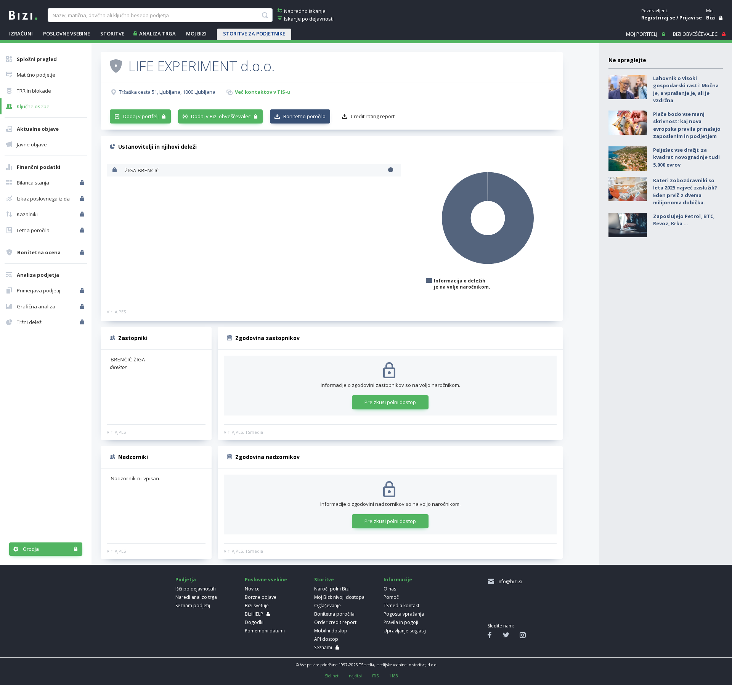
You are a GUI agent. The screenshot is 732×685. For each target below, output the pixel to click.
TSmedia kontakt (401, 605)
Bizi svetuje (257, 605)
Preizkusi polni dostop (390, 402)
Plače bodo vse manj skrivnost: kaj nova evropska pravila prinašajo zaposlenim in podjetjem (687, 125)
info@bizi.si (508, 581)
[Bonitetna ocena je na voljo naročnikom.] (116, 65)
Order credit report (335, 622)
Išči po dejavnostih (195, 589)
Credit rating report (373, 116)
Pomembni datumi (265, 630)
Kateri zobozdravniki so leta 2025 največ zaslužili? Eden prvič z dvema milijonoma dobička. (685, 191)
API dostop (326, 639)
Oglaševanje (327, 605)
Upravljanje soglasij (405, 630)
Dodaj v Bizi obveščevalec (220, 116)
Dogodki (254, 622)
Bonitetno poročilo (304, 116)
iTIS (375, 676)
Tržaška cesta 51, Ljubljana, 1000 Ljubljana (167, 91)
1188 (393, 676)
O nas (390, 589)
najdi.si (355, 676)
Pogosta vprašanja (404, 614)
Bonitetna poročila (334, 614)
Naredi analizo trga (196, 597)
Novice (252, 589)
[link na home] (23, 14)
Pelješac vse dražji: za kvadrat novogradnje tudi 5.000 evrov (686, 157)
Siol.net (332, 676)
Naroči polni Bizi (332, 589)
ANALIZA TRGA (157, 33)
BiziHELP (254, 614)
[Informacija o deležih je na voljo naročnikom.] (115, 170)
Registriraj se (658, 17)
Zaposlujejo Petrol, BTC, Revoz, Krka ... (684, 220)
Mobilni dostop (330, 630)
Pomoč (391, 597)
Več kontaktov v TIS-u (263, 91)
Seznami (323, 647)
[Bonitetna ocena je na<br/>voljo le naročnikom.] (82, 252)
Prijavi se (690, 17)
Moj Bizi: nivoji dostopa (339, 597)
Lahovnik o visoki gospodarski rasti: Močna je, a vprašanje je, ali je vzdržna (686, 89)
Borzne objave (260, 597)
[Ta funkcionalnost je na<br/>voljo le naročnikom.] (82, 182)
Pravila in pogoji (401, 622)
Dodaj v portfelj (141, 116)
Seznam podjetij (192, 605)
